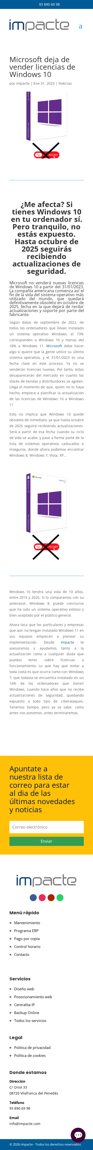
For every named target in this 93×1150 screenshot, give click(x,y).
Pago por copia (27, 938)
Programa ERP (26, 930)
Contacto (21, 954)
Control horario (27, 946)
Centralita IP (24, 1004)
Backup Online (26, 1012)
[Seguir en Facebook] (33, 897)
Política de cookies (30, 1055)
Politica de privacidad (32, 1047)
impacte (23, 83)
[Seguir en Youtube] (51, 897)
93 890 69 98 (46, 4)
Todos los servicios (30, 1020)
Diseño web (24, 988)
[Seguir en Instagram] (42, 897)
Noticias (65, 83)
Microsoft (54, 345)
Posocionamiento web (33, 996)
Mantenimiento (27, 922)
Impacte (67, 642)
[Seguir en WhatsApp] (60, 897)
